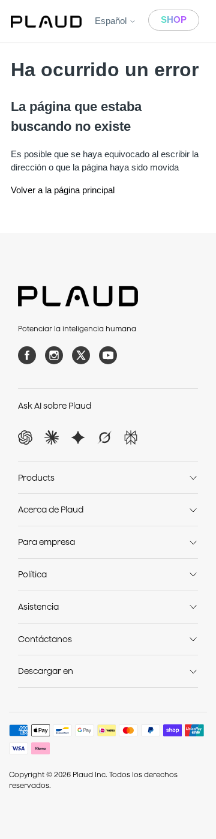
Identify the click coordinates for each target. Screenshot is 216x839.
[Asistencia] (193, 607)
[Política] (193, 574)
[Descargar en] (193, 671)
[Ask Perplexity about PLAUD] (131, 437)
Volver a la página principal (63, 190)
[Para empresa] (193, 542)
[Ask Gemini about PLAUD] (78, 437)
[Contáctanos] (193, 639)
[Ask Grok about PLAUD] (104, 437)
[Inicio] (46, 22)
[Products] (193, 478)
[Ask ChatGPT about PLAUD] (25, 437)
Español (112, 21)
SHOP (174, 19)
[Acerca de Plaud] (193, 510)
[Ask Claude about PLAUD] (51, 437)
